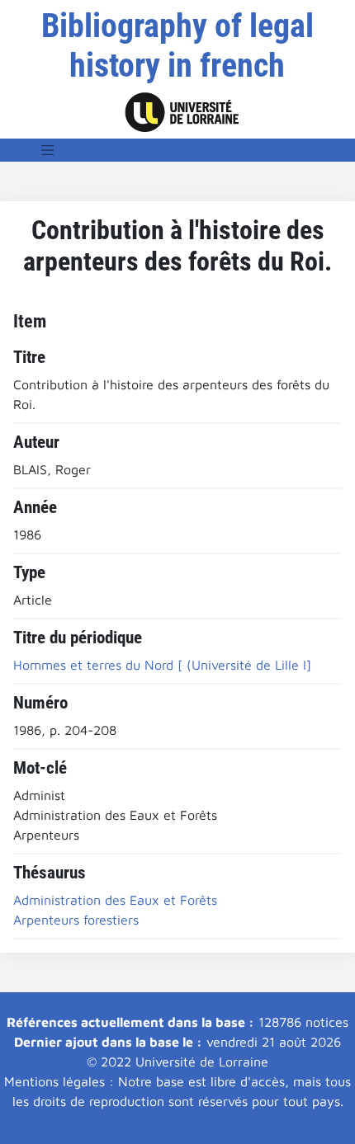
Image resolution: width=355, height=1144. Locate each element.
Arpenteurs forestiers (76, 919)
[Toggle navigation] (48, 150)
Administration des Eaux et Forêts (115, 899)
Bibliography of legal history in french (177, 46)
